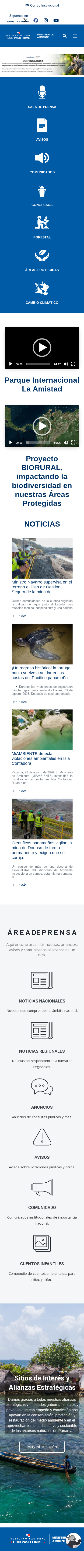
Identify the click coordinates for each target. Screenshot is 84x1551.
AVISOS (42, 139)
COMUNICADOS (42, 172)
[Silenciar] (65, 364)
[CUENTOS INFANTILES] (42, 1243)
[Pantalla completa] (73, 364)
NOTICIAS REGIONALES (42, 1051)
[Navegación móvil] (75, 36)
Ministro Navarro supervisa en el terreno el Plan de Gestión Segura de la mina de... (42, 587)
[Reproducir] (10, 364)
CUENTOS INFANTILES (42, 1263)
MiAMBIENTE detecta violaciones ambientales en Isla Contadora (41, 758)
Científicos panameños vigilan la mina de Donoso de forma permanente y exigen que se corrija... (42, 850)
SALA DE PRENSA (42, 107)
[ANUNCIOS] (42, 1087)
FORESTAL (42, 237)
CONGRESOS (42, 205)
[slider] (38, 364)
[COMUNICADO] (42, 1187)
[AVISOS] (42, 1137)
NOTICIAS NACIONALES (42, 1001)
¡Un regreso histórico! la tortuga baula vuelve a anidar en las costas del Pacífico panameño (41, 673)
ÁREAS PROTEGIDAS (42, 270)
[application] (42, 348)
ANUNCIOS (42, 1107)
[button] (64, 36)
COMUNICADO (42, 1207)
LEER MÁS (19, 616)
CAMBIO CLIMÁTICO (42, 302)
